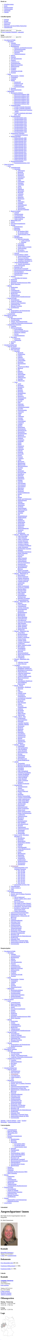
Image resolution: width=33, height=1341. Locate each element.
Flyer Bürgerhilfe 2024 (7, 1263)
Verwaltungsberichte (16, 58)
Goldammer (21, 416)
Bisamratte (20, 352)
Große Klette (21, 583)
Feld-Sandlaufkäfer (23, 747)
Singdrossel (21, 491)
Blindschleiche (21, 841)
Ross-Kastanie (21, 699)
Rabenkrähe (21, 471)
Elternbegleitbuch (19, 271)
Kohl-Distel (21, 555)
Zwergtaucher (21, 533)
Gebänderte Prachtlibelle (24, 772)
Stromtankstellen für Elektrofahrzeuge (21, 936)
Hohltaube (20, 438)
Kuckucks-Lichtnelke (23, 587)
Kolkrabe (20, 450)
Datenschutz (7, 22)
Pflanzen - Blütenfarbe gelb (21, 534)
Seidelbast (20, 709)
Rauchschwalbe (22, 472)
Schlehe (20, 704)
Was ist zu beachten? (23, 257)
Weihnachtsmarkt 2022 (20, 156)
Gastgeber (13, 326)
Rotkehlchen (21, 478)
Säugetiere (17, 351)
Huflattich (20, 550)
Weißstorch (21, 527)
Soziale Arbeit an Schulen (24, 247)
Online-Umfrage (18, 219)
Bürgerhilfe (17, 229)
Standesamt (14, 279)
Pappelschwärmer (22, 821)
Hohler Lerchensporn (23, 586)
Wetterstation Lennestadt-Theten (19, 940)
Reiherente (20, 475)
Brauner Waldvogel (23, 791)
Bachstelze (20, 385)
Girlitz (19, 415)
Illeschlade (20, 192)
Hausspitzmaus (22, 363)
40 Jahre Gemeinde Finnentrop (22, 108)
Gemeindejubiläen (16, 105)
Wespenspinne (21, 863)
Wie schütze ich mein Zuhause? (22, 903)
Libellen (16, 761)
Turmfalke (20, 513)
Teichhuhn (20, 506)
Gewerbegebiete (18, 215)
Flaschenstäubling (22, 719)
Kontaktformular (11, 1255)
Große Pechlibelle (22, 777)
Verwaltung (10, 41)
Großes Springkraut (23, 547)
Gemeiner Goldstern (23, 542)
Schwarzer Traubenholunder (22, 706)
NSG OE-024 (21, 880)
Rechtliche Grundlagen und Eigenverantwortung (21, 908)
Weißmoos (20, 743)
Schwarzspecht (22, 485)
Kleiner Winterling (23, 553)
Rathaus (13, 55)
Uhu (19, 514)
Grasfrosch (20, 850)
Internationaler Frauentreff (21, 268)
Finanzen (13, 60)
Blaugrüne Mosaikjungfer (24, 766)
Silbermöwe (21, 488)
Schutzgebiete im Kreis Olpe (22, 884)
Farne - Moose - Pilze (20, 716)
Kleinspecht (21, 446)
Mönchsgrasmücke (23, 466)
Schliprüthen (21, 201)
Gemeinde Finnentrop (7, 1280)
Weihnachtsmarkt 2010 (20, 141)
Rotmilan (20, 480)
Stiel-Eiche (20, 712)
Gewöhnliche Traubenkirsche (22, 695)
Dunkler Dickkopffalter (24, 796)
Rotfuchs (20, 371)
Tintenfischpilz (21, 741)
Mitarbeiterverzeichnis (17, 65)
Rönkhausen (21, 198)
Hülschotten (21, 191)
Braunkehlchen (22, 393)
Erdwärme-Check (15, 922)
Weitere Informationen (20, 911)
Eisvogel (20, 401)
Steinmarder (21, 376)
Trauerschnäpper (22, 508)
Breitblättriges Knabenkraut (25, 670)
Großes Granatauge (23, 780)
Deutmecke (21, 175)
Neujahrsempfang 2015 (20, 124)
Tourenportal (17, 340)
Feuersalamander (22, 847)
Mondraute (20, 729)
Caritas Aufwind (25, 240)
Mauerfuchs (21, 817)
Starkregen (14, 895)
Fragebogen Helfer (6, 1269)
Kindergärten (14, 287)
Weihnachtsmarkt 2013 (20, 145)
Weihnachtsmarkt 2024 (20, 159)
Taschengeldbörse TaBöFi (21, 254)
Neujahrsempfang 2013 (20, 121)
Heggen (20, 187)
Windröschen (21, 629)
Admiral (20, 788)
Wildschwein (21, 380)
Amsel (19, 383)
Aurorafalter (21, 789)
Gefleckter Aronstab (23, 662)
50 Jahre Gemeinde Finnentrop (22, 107)
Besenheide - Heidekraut (24, 687)
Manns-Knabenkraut (23, 677)
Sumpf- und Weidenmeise (24, 499)
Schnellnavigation (9, 4)
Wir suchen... (21, 250)
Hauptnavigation (8, 7)
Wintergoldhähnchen (23, 528)
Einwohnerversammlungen (18, 223)
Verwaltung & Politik (9, 40)
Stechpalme (21, 710)
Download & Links (23, 251)
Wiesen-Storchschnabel (24, 654)
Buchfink (20, 394)
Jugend (13, 222)
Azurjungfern (21, 763)
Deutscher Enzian (22, 635)
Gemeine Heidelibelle (23, 774)
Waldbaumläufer (22, 517)
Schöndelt (20, 203)
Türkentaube (21, 511)
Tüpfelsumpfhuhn (22, 509)
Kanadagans (21, 439)
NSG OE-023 (21, 878)
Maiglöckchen (21, 614)
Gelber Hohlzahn (22, 537)
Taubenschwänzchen (23, 828)
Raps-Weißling (22, 822)
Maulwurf (20, 368)
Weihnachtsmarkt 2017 (20, 152)
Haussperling (21, 432)
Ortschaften (17, 169)
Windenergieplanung (19, 54)
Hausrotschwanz (22, 430)
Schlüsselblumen (22, 561)
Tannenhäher (21, 503)
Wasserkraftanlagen (19, 335)
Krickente (20, 457)
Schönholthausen (22, 205)
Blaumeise (20, 391)
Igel (19, 365)
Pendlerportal (14, 937)
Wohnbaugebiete (18, 214)
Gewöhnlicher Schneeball (24, 698)
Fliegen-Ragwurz (22, 671)
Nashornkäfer (21, 757)
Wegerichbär (21, 831)
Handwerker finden (16, 929)
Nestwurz (20, 679)
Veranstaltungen (15, 299)
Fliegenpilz (21, 721)
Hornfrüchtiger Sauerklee (24, 548)
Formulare (13, 68)
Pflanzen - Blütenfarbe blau (21, 631)
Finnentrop (20, 178)
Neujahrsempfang (15, 116)
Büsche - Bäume (18, 685)
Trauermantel (21, 830)
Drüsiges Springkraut (23, 578)
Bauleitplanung (15, 46)
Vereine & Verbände (16, 301)
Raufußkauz (21, 474)
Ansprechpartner (22, 248)
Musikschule (14, 293)
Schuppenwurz (22, 735)
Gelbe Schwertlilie (23, 536)
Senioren (13, 276)
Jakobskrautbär (22, 803)
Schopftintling (21, 733)
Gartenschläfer (21, 360)
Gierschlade (21, 184)
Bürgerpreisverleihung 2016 (21, 100)
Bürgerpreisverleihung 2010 (21, 96)
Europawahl (17, 82)
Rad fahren (14, 337)
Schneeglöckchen (22, 618)
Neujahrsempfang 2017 (20, 127)
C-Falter (20, 793)
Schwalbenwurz (22, 620)
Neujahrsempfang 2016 (20, 125)
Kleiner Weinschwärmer (24, 811)
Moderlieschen (21, 853)
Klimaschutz (10, 891)
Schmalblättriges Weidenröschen (22, 596)
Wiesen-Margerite (22, 628)
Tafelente (20, 502)
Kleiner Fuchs (21, 810)
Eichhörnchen (21, 354)
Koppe (19, 852)
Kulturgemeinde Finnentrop (18, 303)
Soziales (13, 225)
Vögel (16, 382)
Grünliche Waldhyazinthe (24, 676)
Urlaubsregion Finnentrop (14, 324)
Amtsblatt (13, 79)
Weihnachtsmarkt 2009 (20, 139)
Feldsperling (21, 405)
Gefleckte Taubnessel (23, 579)
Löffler (19, 460)
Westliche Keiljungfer (23, 783)
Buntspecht (21, 396)
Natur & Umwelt (11, 346)
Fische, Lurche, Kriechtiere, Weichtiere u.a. (21, 835)
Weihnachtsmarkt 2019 (20, 155)
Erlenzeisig (21, 404)
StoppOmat (17, 338)
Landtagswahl (18, 85)
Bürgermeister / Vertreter (17, 75)
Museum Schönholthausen (21, 331)
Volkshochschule (15, 295)
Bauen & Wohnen (15, 211)
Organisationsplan (15, 63)
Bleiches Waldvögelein (24, 667)
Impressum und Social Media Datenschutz (15, 26)
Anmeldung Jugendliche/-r (25, 259)
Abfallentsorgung (15, 348)
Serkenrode (21, 206)
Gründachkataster (15, 923)
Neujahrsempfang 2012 (20, 119)
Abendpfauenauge (22, 786)
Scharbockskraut (22, 559)
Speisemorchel (21, 737)
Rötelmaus (20, 373)
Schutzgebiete (14, 866)
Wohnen (9, 309)
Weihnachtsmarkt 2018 (20, 153)
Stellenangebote (15, 66)
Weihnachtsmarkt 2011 (20, 142)
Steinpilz (20, 738)
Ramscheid (21, 197)
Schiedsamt (14, 281)
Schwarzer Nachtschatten (24, 621)
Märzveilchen (21, 646)
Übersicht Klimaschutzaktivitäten (20, 912)
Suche (5, 6)
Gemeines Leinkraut (23, 544)
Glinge (19, 186)
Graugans (20, 418)
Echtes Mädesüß (22, 604)
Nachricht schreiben (6, 1293)
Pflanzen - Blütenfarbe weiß (21, 601)
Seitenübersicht (8, 27)
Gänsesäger (21, 411)
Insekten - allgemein (19, 744)
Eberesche (20, 688)
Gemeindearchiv (15, 290)
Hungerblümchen (22, 609)
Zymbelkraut (21, 657)
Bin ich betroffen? (19, 901)
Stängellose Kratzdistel (24, 598)
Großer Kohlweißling (23, 800)
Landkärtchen (21, 814)
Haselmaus (20, 362)
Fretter (19, 180)
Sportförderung (15, 307)
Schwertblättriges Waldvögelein (22, 683)
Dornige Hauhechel (23, 576)
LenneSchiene (11, 313)
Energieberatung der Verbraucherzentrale (16, 927)
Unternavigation (8, 9)
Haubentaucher (22, 429)
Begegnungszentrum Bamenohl (22, 270)
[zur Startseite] (12, 32)
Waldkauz (20, 519)
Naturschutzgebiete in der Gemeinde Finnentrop (21, 868)
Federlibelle (21, 768)
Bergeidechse (21, 838)
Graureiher (20, 419)
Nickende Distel (22, 590)
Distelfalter (20, 794)
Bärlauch (20, 603)
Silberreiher (21, 489)
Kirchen (16, 334)
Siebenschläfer (21, 374)
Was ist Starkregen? (19, 897)
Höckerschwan (22, 436)
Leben (9, 166)
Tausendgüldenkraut (23, 600)
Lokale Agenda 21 (16, 887)
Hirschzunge (21, 726)
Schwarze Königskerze (24, 562)
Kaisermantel (21, 805)
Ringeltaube (21, 477)
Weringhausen (21, 208)
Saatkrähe (20, 481)
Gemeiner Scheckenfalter (24, 797)
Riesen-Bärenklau (22, 617)
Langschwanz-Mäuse (23, 366)
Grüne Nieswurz (22, 663)
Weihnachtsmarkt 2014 (20, 147)
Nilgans (20, 469)
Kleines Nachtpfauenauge (24, 813)
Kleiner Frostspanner (23, 808)
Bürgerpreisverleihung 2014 (21, 99)
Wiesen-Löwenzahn (23, 570)
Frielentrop (20, 183)
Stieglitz (20, 497)
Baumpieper (21, 387)
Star (19, 495)
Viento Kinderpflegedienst (21, 262)
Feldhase (20, 355)
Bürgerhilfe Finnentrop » (7, 1252)
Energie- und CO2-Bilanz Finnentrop (21, 894)
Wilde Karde (21, 656)
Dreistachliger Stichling (24, 842)
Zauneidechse (21, 864)
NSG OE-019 (21, 877)
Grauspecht (21, 422)
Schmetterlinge (18, 785)
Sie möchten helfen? (23, 233)
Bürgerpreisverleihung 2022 (21, 103)
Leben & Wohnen (9, 164)
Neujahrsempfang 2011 (20, 117)
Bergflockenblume (23, 634)
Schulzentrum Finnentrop (17, 133)
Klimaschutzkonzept (16, 892)
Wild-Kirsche (21, 715)
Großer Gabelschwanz (24, 799)
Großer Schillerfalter (23, 802)
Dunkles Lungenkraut (23, 637)
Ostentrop (20, 195)
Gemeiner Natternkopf (24, 642)
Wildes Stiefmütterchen (24, 572)
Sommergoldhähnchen (24, 492)
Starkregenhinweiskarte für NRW (20, 942)
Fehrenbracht (21, 177)
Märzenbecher (21, 615)
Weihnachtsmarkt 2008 (20, 138)
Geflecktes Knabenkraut (24, 673)
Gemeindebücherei (16, 292)
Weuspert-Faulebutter (23, 209)
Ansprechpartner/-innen (24, 234)
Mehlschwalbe (21, 464)
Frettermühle (21, 181)
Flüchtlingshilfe (18, 237)
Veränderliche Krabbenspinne (22, 858)
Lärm (12, 889)
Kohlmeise (20, 447)
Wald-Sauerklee (22, 623)
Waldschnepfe (21, 522)
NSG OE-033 (21, 881)
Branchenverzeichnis (16, 318)
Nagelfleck (20, 819)
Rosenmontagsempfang (17, 161)
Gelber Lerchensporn (23, 539)
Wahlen (13, 80)
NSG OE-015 (21, 873)
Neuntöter (20, 467)
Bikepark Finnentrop (16, 306)
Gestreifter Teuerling (23, 723)
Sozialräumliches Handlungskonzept (20, 296)
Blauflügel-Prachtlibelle (24, 765)
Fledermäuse (21, 359)
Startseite (6, 19)
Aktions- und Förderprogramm (19, 321)
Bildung (9, 285)
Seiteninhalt (7, 10)
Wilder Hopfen (22, 713)
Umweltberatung (15, 886)
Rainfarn (20, 556)
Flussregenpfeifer (22, 410)
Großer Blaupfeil (22, 779)
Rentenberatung (18, 226)
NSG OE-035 (21, 883)
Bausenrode (21, 173)
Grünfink (20, 424)
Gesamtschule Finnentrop (21, 135)
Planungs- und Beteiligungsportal (23, 47)
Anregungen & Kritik (16, 71)
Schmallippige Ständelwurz (25, 681)
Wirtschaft (10, 317)
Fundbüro (13, 69)
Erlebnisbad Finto (15, 304)
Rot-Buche (20, 701)
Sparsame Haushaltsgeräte (18, 933)
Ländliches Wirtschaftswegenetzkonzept (21, 323)
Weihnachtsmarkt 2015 (20, 149)
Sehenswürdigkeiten (16, 327)
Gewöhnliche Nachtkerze (24, 545)
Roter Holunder (22, 702)
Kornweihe (21, 453)
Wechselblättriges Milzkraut (22, 568)
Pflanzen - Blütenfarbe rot (21, 573)
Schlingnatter (21, 856)
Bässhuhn (20, 390)
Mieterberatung (18, 275)
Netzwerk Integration (23, 239)
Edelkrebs (20, 844)
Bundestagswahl (18, 83)
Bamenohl (20, 172)
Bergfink (20, 388)
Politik (9, 74)
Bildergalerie (10, 91)
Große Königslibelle (23, 775)
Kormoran (20, 452)
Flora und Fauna (15, 349)
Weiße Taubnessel (22, 625)
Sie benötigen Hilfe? (23, 231)
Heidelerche (21, 435)
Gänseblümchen (22, 606)
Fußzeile (6, 12)
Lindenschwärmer (22, 816)
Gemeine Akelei (22, 640)
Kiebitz (19, 443)
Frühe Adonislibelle (23, 771)
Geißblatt (20, 691)
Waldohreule (21, 520)
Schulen (13, 289)
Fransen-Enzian (22, 639)
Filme (12, 343)
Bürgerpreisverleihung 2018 (21, 102)
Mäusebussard (21, 463)
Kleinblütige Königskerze (24, 551)
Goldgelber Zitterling (23, 724)
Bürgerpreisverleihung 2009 (21, 94)
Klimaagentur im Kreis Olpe (18, 914)
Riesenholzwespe (22, 758)
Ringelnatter (21, 855)
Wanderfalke (21, 523)
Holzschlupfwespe (23, 752)
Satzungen (17, 52)
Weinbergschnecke (23, 861)
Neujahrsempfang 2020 (20, 131)
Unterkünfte (21, 243)
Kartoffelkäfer (21, 755)
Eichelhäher (21, 399)
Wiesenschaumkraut (23, 653)
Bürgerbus (17, 228)
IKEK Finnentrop (15, 284)
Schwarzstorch (21, 486)
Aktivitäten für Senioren (20, 278)
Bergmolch (21, 839)
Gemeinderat (14, 77)
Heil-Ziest (20, 584)
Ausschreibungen (15, 44)
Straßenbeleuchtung (19, 217)
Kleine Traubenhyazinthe (24, 645)
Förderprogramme (15, 925)
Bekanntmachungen (16, 89)
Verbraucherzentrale (19, 265)
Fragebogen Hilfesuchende (8, 1266)
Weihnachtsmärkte (16, 136)
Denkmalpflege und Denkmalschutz (20, 310)
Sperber (20, 494)
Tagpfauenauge (22, 827)
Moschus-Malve (22, 589)
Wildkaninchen (22, 377)
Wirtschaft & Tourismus (10, 315)
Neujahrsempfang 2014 (20, 122)
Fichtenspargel (21, 718)
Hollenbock (21, 189)
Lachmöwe (21, 458)
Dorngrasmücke (22, 397)
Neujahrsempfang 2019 (20, 130)
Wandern (13, 341)
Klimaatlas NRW (15, 939)
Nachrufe (13, 72)
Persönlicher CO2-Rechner (18, 931)
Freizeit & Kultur (12, 298)
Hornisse (20, 754)
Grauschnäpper (22, 421)
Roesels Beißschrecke (23, 760)
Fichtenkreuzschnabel (23, 407)
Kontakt (6, 21)
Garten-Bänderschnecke (24, 849)
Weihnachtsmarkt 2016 (20, 150)
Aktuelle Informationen (24, 264)
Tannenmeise (21, 505)
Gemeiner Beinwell (23, 581)
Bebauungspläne (18, 51)
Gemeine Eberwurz (23, 541)
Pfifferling (20, 730)
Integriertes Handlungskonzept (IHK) (21, 282)
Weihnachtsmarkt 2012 (20, 144)
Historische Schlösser (20, 332)
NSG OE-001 (21, 870)
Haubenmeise (21, 427)
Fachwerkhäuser (18, 329)
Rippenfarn (21, 732)
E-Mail (2, 1255)
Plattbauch (20, 782)
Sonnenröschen (22, 564)
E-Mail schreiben (5, 1291)
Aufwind (16, 253)
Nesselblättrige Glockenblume (21, 648)
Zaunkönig (20, 530)
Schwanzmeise (22, 483)
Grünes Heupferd (22, 751)
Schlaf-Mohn (21, 593)
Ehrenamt (16, 236)
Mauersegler (21, 461)
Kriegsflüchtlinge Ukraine (21, 273)
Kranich (20, 455)
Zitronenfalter (21, 833)
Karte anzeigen (5, 1285)
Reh (19, 369)
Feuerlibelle (21, 769)
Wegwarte (20, 651)
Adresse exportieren (6, 1294)
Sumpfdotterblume (23, 565)
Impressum (7, 24)
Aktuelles (13, 43)
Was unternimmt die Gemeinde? (22, 905)
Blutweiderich (21, 575)
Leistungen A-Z (15, 61)
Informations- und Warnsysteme (22, 906)
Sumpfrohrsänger (22, 500)
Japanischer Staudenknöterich (22, 611)
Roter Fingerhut (22, 592)
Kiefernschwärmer (23, 807)
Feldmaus (20, 357)
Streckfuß (20, 825)
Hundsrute (20, 727)
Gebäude (16, 212)
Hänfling (20, 425)
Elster (19, 402)
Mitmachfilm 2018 (16, 220)
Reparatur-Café (18, 267)
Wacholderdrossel (22, 516)
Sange (19, 200)
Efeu (19, 690)
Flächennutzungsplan (20, 49)
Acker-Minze (21, 632)
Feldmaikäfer (21, 746)
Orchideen (17, 665)
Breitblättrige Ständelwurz (25, 668)
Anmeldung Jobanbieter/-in (25, 261)
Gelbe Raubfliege (22, 749)
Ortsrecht (13, 57)
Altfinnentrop (21, 170)
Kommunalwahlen (19, 86)
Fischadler (20, 408)
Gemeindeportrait (15, 167)
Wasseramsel (21, 525)
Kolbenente (21, 449)
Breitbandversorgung (16, 312)
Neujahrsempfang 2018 (20, 128)
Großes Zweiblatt (22, 674)
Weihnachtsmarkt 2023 (20, 158)
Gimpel (20, 413)
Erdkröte (20, 845)
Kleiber (20, 444)
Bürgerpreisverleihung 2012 (21, 97)
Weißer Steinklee (22, 626)
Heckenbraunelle (22, 433)
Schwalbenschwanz (23, 824)
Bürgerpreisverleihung (17, 93)
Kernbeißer (21, 441)
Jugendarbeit (21, 245)
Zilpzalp (20, 531)
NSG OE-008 (21, 872)
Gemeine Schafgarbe (23, 607)
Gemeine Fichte (22, 693)
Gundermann (21, 643)
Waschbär (20, 379)
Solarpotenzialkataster (17, 920)
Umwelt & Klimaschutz (10, 345)
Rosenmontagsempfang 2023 (22, 163)
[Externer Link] (8, 1336)
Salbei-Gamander (22, 558)
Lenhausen (20, 194)
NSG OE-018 (21, 875)
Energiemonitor (15, 943)
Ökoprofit (13, 919)
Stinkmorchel (21, 740)
